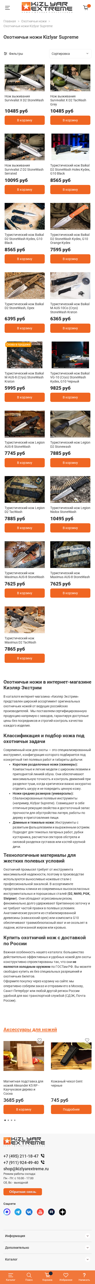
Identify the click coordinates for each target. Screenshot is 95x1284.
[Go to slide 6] (32, 88)
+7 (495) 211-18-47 (21, 1156)
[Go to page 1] (5, 1120)
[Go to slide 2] (11, 88)
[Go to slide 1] (7, 88)
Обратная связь (22, 1192)
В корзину (24, 120)
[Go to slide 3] (16, 88)
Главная (9, 21)
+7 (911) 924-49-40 (21, 1162)
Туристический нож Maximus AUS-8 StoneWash (24, 575)
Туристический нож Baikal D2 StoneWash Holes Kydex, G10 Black (70, 169)
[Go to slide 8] (42, 88)
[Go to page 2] (8, 1120)
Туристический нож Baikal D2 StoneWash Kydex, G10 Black (24, 239)
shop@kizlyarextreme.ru (26, 1168)
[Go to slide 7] (37, 88)
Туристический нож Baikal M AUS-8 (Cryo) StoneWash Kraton (24, 377)
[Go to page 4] (14, 1120)
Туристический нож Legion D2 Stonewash (70, 444)
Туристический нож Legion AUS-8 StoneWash (25, 444)
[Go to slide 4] (22, 88)
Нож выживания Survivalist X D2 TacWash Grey (68, 100)
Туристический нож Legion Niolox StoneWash (70, 510)
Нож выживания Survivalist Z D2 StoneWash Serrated (24, 169)
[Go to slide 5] (27, 88)
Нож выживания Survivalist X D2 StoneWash (24, 98)
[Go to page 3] (11, 1120)
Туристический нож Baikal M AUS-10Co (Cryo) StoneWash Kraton (69, 308)
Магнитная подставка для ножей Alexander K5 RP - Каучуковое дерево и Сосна (23, 1087)
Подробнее (71, 1109)
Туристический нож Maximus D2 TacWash (20, 640)
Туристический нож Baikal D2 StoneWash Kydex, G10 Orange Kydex (69, 239)
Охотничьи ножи (34, 21)
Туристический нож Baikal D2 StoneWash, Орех (24, 306)
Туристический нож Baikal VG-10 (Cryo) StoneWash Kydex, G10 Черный (69, 377)
